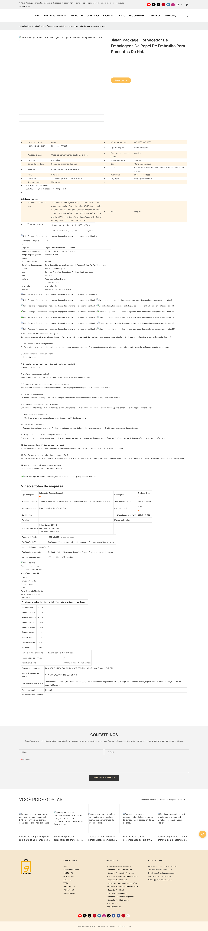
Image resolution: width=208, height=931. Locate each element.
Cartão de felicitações (167, 800)
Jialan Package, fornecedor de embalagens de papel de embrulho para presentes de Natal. (70, 26)
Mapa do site (126, 926)
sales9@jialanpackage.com (165, 873)
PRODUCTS (183, 800)
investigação (121, 80)
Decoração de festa (148, 800)
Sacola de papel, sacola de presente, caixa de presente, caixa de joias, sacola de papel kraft (76, 501)
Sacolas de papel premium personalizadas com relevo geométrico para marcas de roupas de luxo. (102, 838)
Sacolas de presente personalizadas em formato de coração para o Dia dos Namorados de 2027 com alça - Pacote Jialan (69, 838)
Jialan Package (25, 26)
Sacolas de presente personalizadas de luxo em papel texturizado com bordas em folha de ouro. (138, 838)
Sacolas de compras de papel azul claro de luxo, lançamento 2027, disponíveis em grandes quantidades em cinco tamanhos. (34, 838)
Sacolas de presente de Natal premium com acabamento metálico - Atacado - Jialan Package (172, 838)
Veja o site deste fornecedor (32, 694)
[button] (175, 16)
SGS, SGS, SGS (144, 515)
